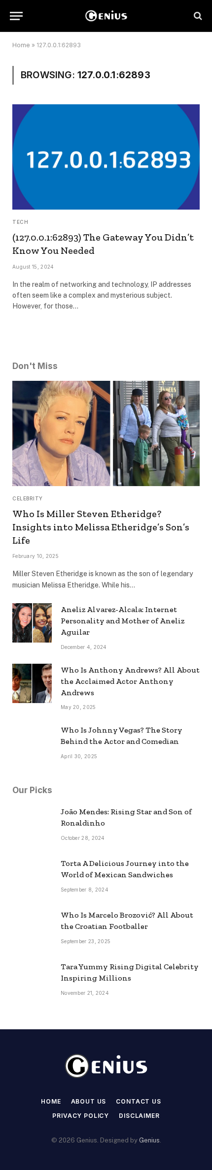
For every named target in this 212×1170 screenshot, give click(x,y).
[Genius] (106, 16)
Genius (149, 1140)
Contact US (138, 1101)
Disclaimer (139, 1115)
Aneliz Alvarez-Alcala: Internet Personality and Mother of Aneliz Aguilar (122, 621)
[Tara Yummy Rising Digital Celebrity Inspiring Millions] (32, 980)
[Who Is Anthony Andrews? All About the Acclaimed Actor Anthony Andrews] (32, 683)
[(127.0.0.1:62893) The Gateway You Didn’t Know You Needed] (106, 157)
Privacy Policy (80, 1115)
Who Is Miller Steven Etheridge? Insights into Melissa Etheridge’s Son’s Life (100, 527)
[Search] (197, 16)
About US (88, 1101)
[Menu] (16, 16)
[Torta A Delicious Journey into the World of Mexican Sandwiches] (32, 876)
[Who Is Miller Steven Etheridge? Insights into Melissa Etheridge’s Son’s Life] (106, 433)
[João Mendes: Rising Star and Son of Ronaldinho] (32, 825)
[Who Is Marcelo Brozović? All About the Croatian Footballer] (32, 928)
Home (21, 45)
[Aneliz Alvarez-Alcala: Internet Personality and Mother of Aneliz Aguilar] (32, 623)
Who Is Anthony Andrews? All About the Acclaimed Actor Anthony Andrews (130, 681)
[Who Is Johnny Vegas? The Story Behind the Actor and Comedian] (32, 743)
